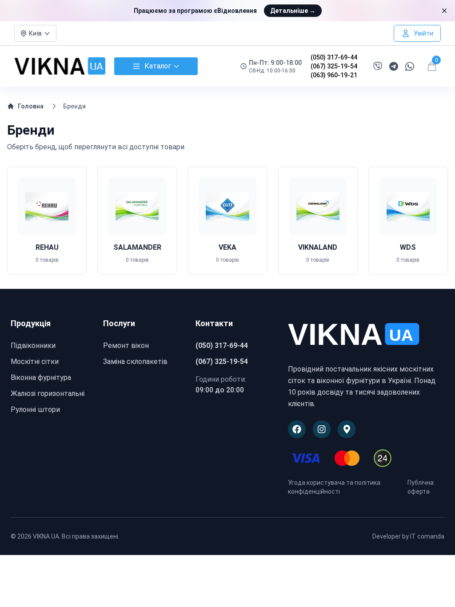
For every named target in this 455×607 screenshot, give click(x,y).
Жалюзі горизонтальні (47, 393)
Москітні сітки (35, 361)
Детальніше (292, 10)
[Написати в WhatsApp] (409, 66)
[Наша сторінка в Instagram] (322, 429)
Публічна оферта (420, 487)
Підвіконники (33, 345)
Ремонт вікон (126, 345)
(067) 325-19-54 (334, 66)
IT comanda (427, 536)
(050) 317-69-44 (334, 57)
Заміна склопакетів (135, 361)
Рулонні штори (35, 409)
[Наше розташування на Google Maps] (346, 429)
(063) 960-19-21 (334, 75)
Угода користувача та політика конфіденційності (334, 487)
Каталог (157, 66)
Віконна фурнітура (41, 377)
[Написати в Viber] (377, 66)
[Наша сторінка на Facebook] (297, 429)
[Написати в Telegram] (393, 66)
